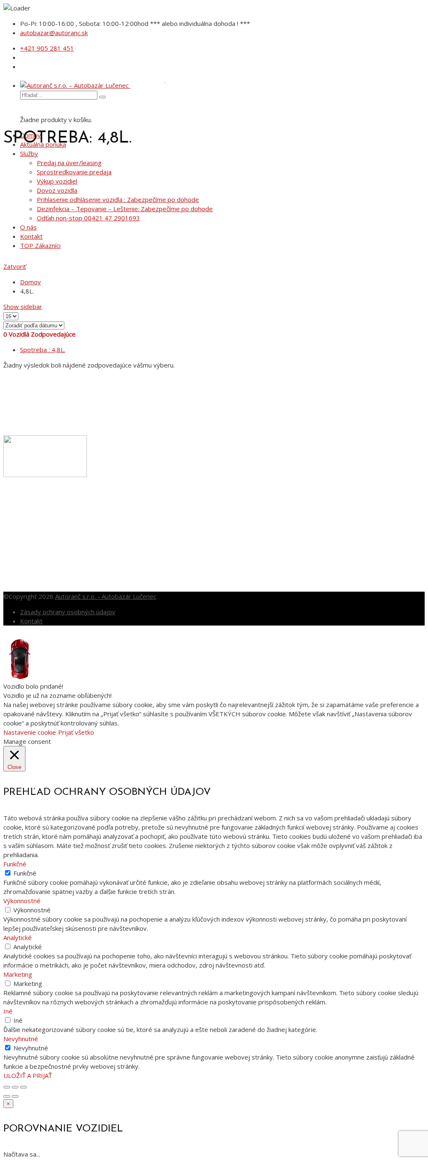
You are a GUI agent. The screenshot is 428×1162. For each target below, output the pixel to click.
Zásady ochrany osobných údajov (67, 612)
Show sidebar (22, 306)
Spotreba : (42, 349)
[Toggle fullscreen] (15, 1087)
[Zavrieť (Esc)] (6, 1087)
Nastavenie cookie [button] (29, 732)
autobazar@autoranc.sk (54, 32)
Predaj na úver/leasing (69, 162)
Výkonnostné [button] (22, 900)
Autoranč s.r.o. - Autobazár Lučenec (105, 596)
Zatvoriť (14, 266)
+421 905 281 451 (47, 48)
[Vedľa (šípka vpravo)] (15, 1096)
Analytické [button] (17, 937)
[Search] (102, 97)
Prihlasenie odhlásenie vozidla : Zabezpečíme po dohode (118, 199)
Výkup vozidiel (57, 181)
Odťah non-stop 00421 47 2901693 (88, 218)
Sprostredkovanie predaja (74, 172)
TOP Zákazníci (40, 245)
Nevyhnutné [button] (20, 1038)
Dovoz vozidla (57, 190)
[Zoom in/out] (23, 1087)
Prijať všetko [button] (76, 732)
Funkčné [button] (14, 864)
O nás (28, 227)
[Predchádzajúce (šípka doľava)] (6, 1096)
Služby (29, 153)
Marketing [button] (17, 974)
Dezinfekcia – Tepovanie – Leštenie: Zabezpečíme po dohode (125, 208)
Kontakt (31, 236)
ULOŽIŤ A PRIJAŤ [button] (27, 1075)
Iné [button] (8, 1011)
